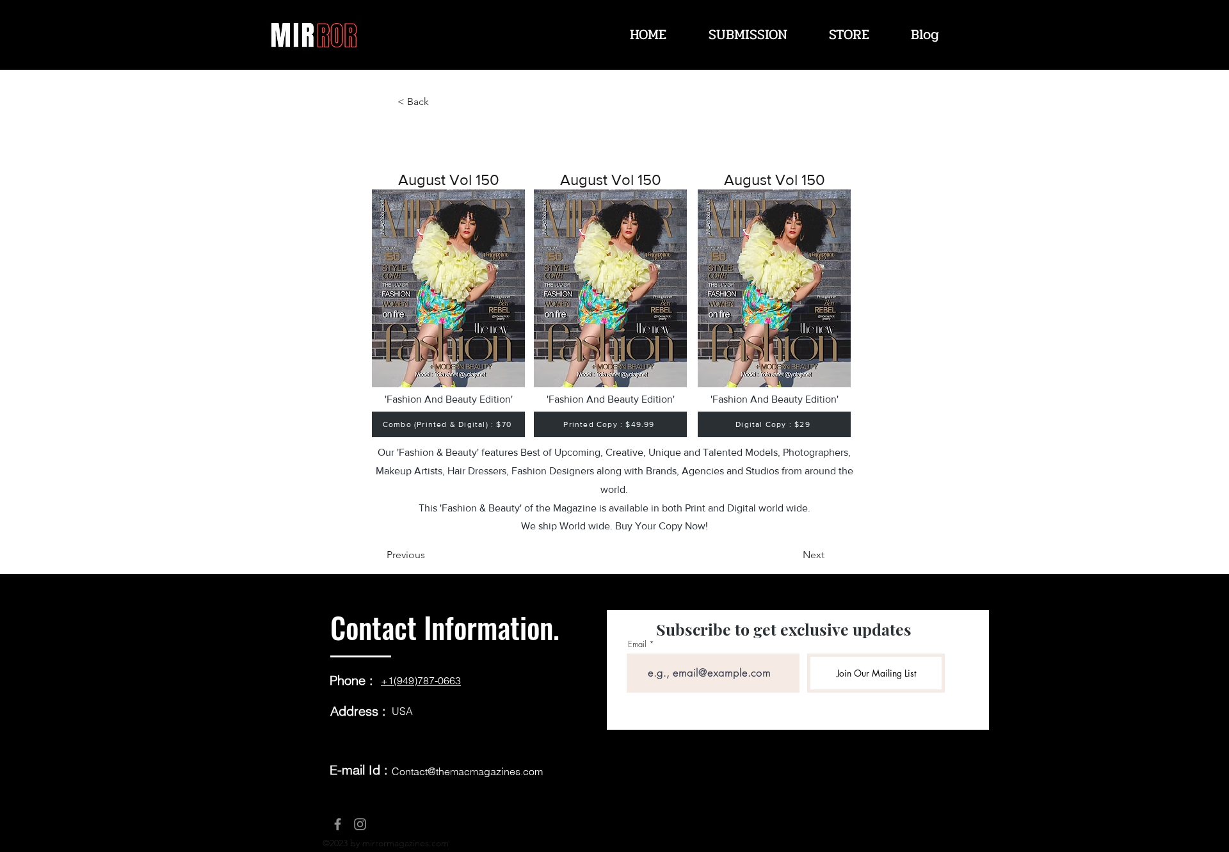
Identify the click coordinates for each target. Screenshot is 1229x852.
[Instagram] (360, 824)
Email (637, 644)
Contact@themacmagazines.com (467, 771)
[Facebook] (338, 824)
